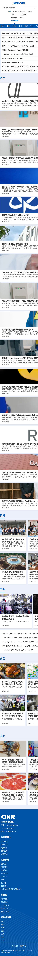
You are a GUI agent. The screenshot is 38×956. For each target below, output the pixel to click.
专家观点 (4, 877)
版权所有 (23, 946)
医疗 (3, 26)
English (15, 11)
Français (22, 11)
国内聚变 (4, 899)
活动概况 (4, 841)
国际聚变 (4, 902)
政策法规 (4, 870)
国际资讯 (4, 867)
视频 (2, 880)
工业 (20, 26)
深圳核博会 (23, 14)
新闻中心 (4, 845)
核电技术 (4, 886)
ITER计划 (4, 908)
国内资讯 (4, 864)
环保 (14, 26)
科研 (9, 26)
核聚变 (22, 18)
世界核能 (14, 18)
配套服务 (4, 848)
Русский (29, 11)
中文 (9, 11)
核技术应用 (14, 20)
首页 (12, 14)
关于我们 (15, 946)
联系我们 (4, 854)
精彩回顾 (4, 851)
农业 (32, 26)
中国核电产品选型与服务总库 (11, 889)
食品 (26, 26)
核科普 (3, 883)
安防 (2, 940)
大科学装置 (5, 905)
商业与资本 (5, 912)
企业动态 (4, 873)
